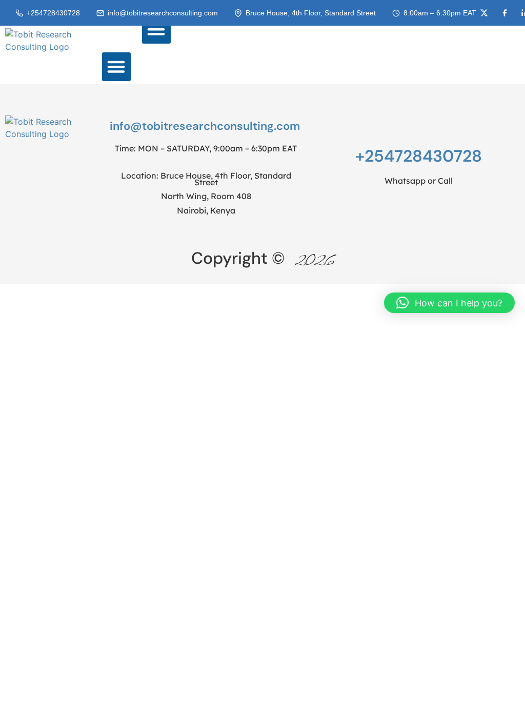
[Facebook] (504, 13)
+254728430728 (53, 13)
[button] (156, 29)
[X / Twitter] (484, 13)
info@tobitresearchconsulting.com (163, 13)
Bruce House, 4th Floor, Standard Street (311, 13)
